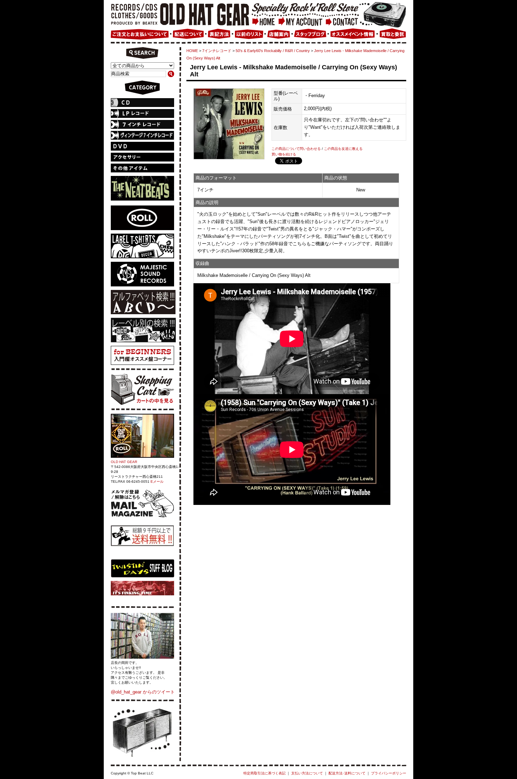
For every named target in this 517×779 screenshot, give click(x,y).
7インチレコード (216, 51)
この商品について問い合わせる (296, 149)
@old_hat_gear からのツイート (143, 692)
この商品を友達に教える (343, 149)
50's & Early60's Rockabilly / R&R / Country (273, 51)
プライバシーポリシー (388, 773)
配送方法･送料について (346, 773)
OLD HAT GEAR (124, 462)
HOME (192, 51)
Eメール (157, 481)
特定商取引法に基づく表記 (264, 773)
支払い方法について (307, 773)
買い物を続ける (284, 154)
